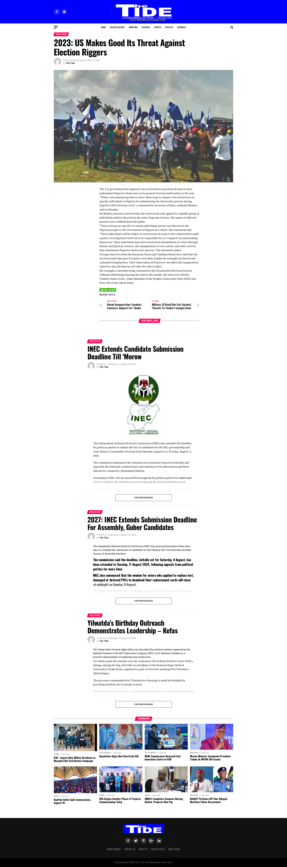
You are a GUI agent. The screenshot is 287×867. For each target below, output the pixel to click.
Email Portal (174, 849)
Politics (169, 27)
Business (181, 27)
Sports (157, 27)
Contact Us (129, 849)
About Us (143, 849)
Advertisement (114, 849)
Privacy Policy (158, 849)
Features (146, 27)
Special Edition (117, 27)
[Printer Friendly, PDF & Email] (107, 290)
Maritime (133, 27)
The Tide (70, 63)
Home (103, 27)
